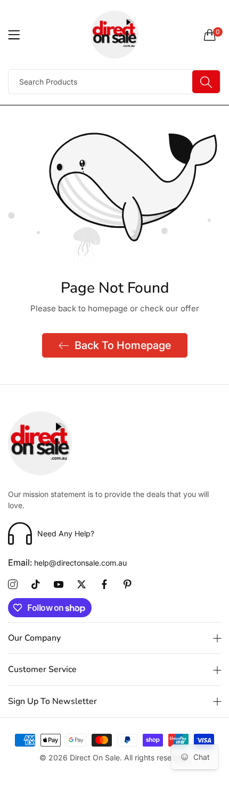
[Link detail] (13, 584)
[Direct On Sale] (114, 35)
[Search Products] (206, 81)
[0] (210, 34)
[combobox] (114, 81)
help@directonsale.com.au (67, 562)
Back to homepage (123, 345)
